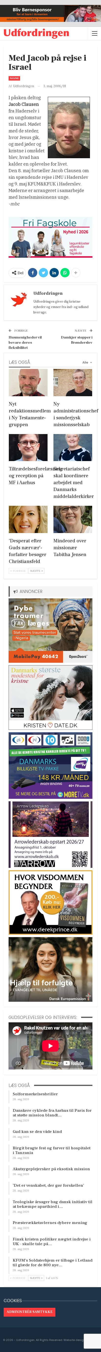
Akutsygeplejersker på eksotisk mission (51, 1169)
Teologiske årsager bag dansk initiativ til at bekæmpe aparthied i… (52, 1204)
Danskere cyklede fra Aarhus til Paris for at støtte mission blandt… (52, 1113)
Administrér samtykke (29, 1312)
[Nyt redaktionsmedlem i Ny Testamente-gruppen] (28, 382)
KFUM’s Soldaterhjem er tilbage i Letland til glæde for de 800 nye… (52, 1263)
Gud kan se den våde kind (37, 1131)
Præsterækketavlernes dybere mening (50, 1222)
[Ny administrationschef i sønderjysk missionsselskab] (72, 382)
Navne (14, 78)
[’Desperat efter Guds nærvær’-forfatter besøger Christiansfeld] (28, 519)
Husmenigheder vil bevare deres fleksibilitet (25, 342)
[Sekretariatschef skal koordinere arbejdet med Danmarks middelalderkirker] (72, 447)
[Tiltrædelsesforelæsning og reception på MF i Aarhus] (28, 447)
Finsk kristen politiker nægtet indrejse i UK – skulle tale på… (52, 1242)
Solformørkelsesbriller (35, 1094)
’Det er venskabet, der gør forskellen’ (48, 1185)
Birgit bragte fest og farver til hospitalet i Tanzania (51, 1150)
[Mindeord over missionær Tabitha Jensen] (72, 519)
